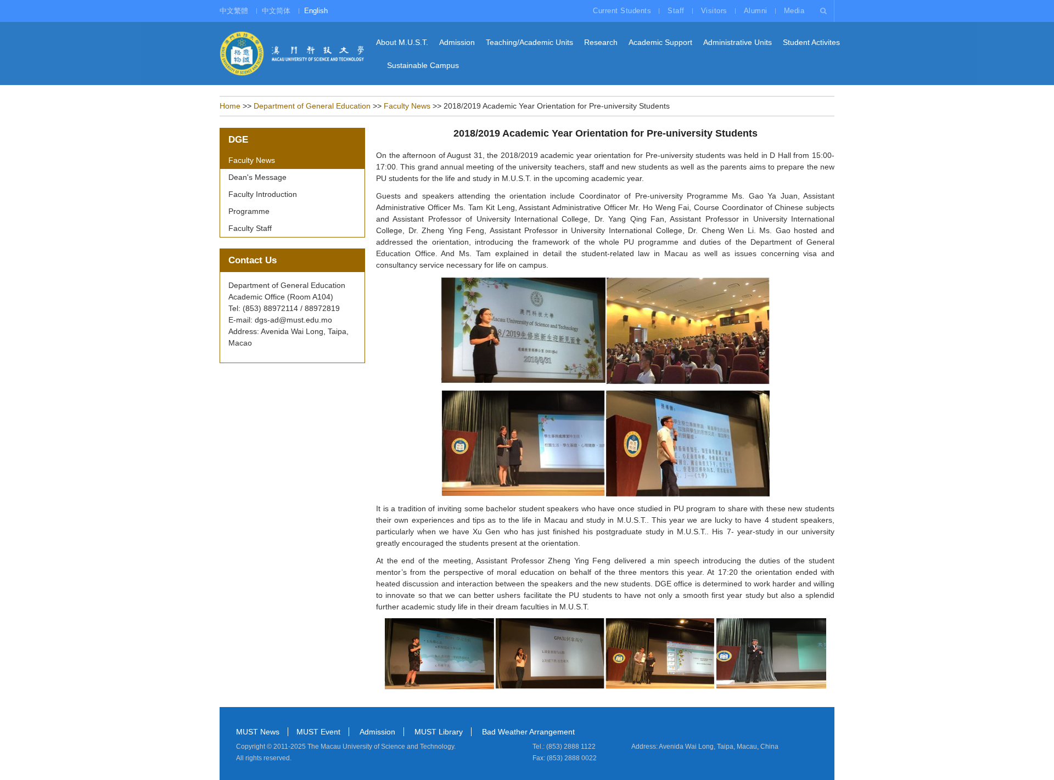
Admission (457, 42)
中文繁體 (234, 11)
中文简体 (276, 11)
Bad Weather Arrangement (528, 731)
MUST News (257, 731)
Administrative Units (737, 42)
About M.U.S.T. (402, 42)
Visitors (714, 11)
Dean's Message (257, 177)
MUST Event (318, 731)
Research (601, 42)
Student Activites (811, 42)
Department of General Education (312, 105)
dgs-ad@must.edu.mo (293, 319)
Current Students (622, 11)
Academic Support (660, 42)
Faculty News (407, 105)
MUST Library (438, 731)
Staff (676, 11)
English (316, 11)
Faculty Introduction (262, 194)
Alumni (755, 11)
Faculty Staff (250, 228)
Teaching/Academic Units (529, 42)
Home (230, 105)
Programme (249, 211)
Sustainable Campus (423, 65)
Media (794, 11)
